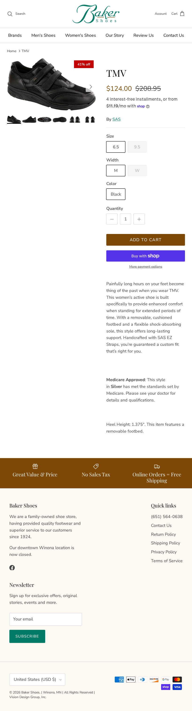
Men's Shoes (43, 35)
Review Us (143, 35)
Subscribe (27, 636)
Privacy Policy (164, 552)
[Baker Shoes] (96, 14)
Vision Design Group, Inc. (27, 697)
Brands (15, 35)
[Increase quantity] (139, 219)
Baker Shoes (30, 692)
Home (11, 50)
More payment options (145, 267)
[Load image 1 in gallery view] (51, 84)
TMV (25, 50)
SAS (116, 119)
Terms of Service (167, 561)
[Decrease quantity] (112, 219)
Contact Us (173, 35)
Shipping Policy (165, 543)
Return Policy (163, 534)
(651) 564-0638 (167, 516)
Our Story (115, 35)
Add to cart (146, 240)
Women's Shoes (80, 35)
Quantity (114, 208)
